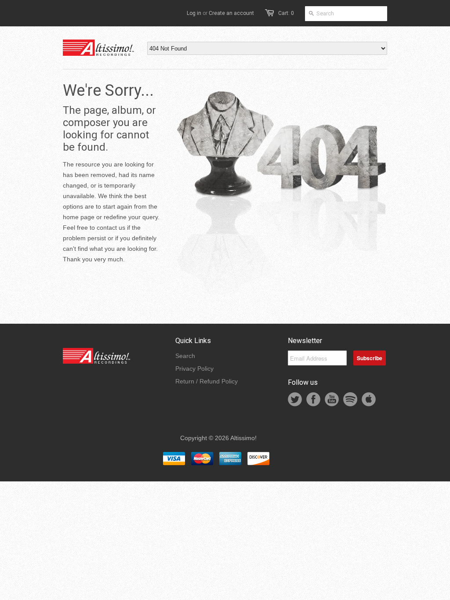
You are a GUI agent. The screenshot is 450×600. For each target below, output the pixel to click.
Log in (194, 13)
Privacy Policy (194, 368)
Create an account (231, 13)
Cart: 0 (286, 13)
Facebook (313, 399)
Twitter (295, 399)
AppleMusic (369, 399)
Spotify (350, 399)
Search (185, 355)
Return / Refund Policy (206, 381)
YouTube (332, 399)
